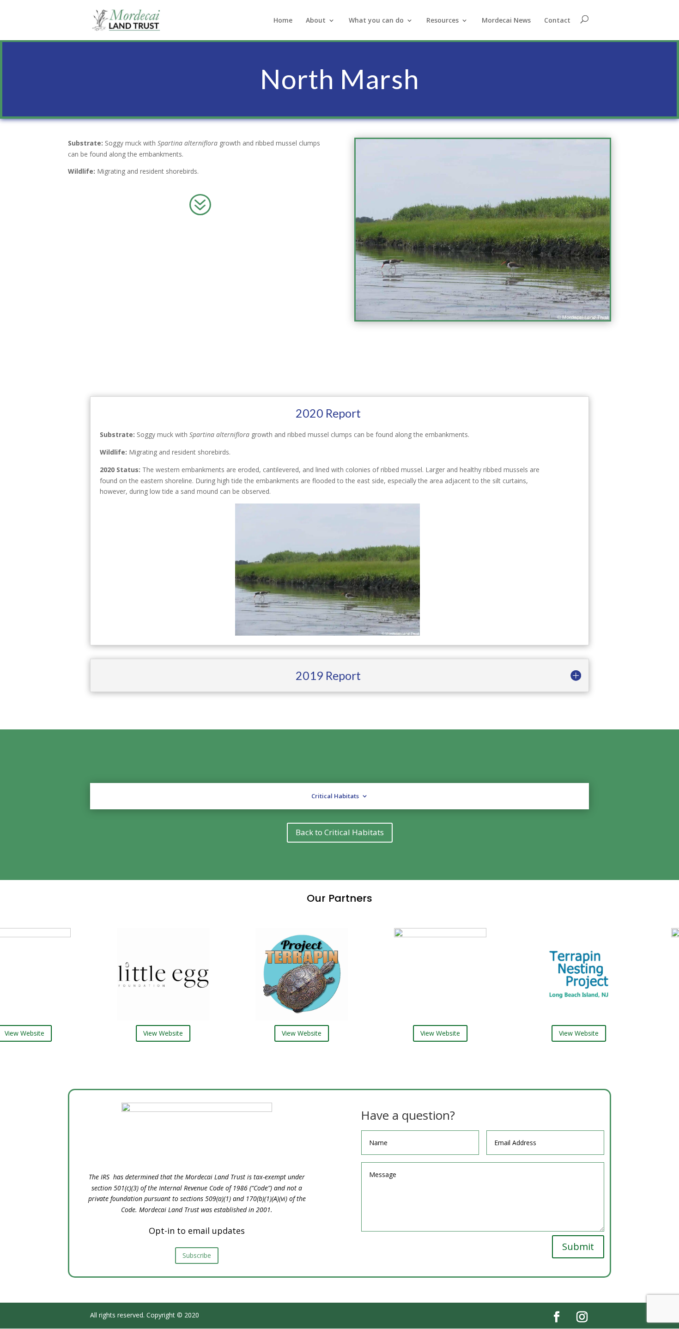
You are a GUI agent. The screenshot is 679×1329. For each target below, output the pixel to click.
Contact (557, 20)
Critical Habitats (335, 796)
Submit (578, 1246)
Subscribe (196, 1255)
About (316, 20)
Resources (442, 20)
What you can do (376, 20)
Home (282, 20)
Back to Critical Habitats (340, 832)
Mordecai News (506, 20)
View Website (144, 1033)
